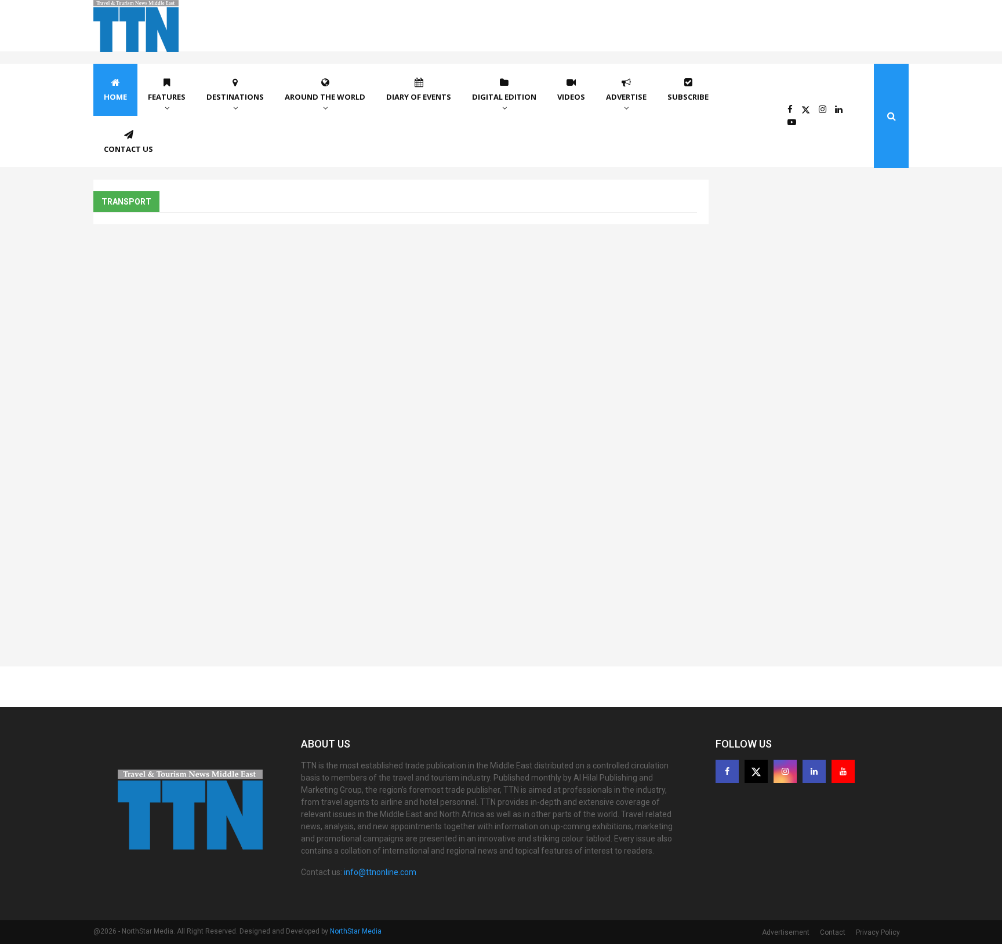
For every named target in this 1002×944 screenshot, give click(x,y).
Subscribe (688, 97)
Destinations (235, 97)
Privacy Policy (878, 932)
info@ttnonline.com (380, 872)
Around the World (325, 97)
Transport (126, 201)
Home (115, 97)
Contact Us (128, 149)
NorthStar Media (356, 931)
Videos (571, 97)
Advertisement (785, 932)
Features (167, 97)
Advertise (626, 97)
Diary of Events (418, 97)
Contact (832, 932)
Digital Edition (504, 97)
